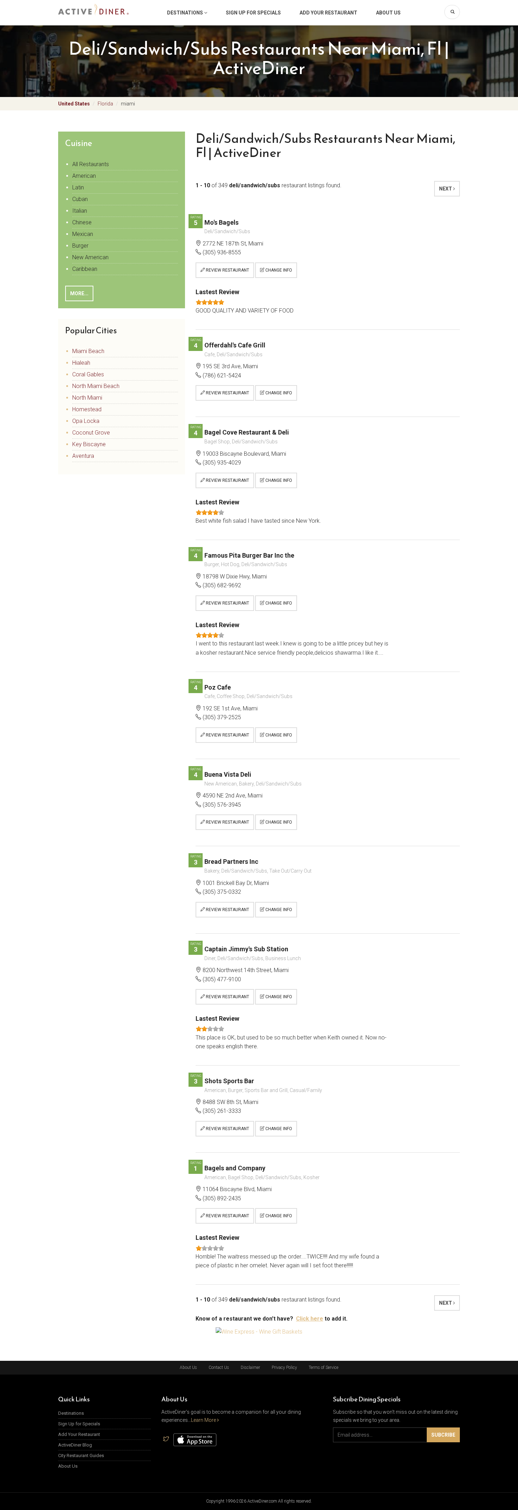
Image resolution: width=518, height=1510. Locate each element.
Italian (79, 210)
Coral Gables (88, 374)
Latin (78, 187)
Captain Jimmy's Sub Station (246, 949)
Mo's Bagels (221, 222)
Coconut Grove (91, 432)
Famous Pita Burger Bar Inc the (249, 555)
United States (74, 104)
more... (79, 293)
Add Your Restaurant (328, 13)
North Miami (87, 397)
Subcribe (443, 1435)
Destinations (185, 13)
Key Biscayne (89, 444)
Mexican (82, 234)
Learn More (204, 1420)
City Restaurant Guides (81, 1455)
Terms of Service (323, 1367)
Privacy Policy (284, 1367)
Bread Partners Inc (231, 861)
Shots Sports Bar (229, 1081)
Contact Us (219, 1367)
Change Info (278, 270)
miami (128, 104)
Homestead (86, 409)
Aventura (83, 456)
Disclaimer (250, 1367)
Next (446, 189)
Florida (105, 104)
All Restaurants (90, 164)
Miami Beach (88, 351)
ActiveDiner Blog (75, 1445)
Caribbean (84, 269)
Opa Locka (85, 421)
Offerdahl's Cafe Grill (234, 345)
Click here (309, 1318)
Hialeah (81, 362)
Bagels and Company (234, 1168)
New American (90, 257)
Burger (80, 245)
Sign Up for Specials (253, 13)
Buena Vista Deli (227, 774)
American (84, 175)
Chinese (82, 222)
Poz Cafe (217, 687)
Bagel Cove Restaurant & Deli (246, 432)
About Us (388, 13)
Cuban (80, 199)
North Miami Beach (95, 386)
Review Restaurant (227, 270)
